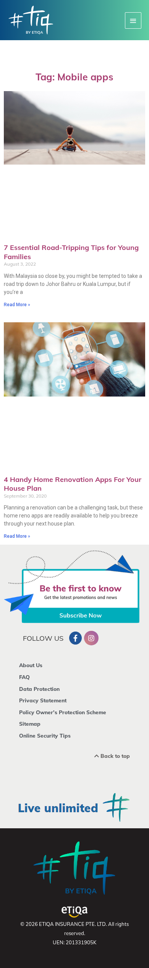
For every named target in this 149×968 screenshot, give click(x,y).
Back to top (114, 756)
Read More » (17, 304)
